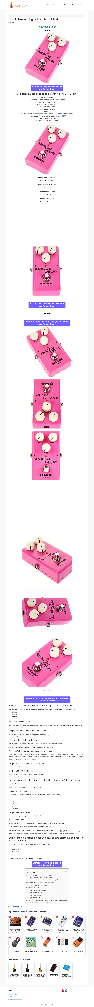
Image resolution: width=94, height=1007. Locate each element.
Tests (81, 4)
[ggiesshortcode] (47, 690)
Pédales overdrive (33, 898)
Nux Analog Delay (47, 26)
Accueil (11, 15)
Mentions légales (12, 996)
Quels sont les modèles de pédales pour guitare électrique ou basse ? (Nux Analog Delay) (47, 900)
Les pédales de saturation (35, 895)
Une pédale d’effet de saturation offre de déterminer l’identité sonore (42, 894)
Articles (74, 4)
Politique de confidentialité (15, 999)
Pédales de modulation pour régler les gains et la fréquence (40, 882)
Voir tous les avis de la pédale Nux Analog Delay (47, 864)
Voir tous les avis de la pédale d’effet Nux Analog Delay (47, 304)
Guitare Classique (57, 4)
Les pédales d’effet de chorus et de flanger (39, 885)
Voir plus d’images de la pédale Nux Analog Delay (47, 88)
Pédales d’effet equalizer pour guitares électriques (40, 889)
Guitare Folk (66, 4)
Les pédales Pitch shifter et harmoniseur (38, 890)
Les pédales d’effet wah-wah (36, 892)
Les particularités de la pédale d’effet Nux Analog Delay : (39, 875)
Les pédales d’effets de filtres (33, 887)
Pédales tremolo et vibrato (35, 884)
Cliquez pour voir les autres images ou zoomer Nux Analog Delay (47, 322)
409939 (62, 116)
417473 (63, 115)
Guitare (48, 4)
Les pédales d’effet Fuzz (35, 897)
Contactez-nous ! (12, 994)
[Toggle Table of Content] (65, 870)
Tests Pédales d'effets (24, 15)
